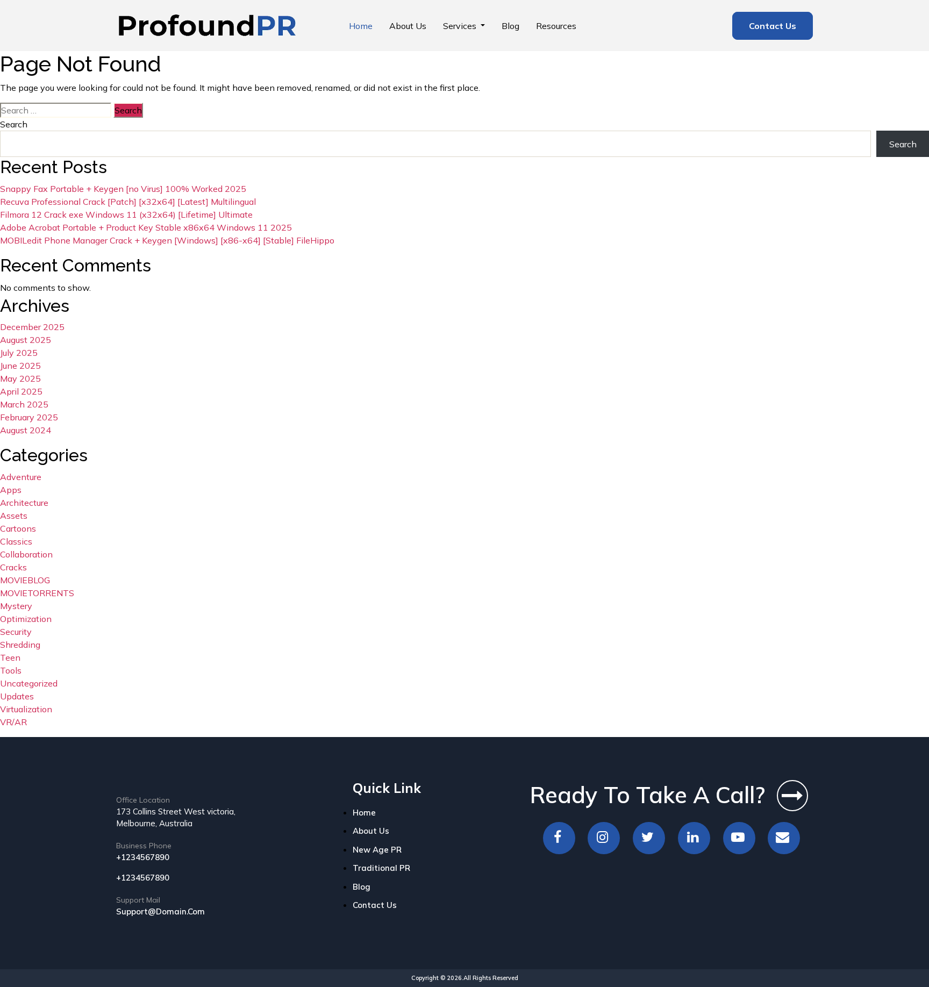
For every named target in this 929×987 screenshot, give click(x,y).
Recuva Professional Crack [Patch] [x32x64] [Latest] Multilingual (128, 201)
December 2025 (32, 326)
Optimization (26, 618)
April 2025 (21, 391)
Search (13, 124)
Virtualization (26, 709)
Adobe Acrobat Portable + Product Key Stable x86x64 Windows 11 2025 (146, 227)
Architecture (24, 502)
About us (407, 25)
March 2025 (24, 404)
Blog (510, 25)
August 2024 (25, 430)
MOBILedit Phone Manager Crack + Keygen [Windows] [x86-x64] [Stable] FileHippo (167, 240)
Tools (11, 670)
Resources (556, 25)
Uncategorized (29, 683)
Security (16, 631)
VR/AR (13, 722)
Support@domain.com (160, 911)
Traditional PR (381, 868)
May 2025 (20, 378)
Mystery (16, 605)
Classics (16, 541)
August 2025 (25, 339)
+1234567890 (142, 857)
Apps (11, 489)
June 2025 (20, 365)
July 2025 (19, 352)
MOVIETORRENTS (37, 593)
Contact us (772, 25)
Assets (13, 515)
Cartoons (18, 528)
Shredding (20, 644)
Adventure (20, 476)
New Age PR (377, 850)
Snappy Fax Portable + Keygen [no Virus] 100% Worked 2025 (123, 188)
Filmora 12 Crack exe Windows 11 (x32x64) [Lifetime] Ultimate (126, 214)
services (460, 25)
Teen (10, 657)
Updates (17, 696)
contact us (375, 905)
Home (361, 25)
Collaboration (26, 554)
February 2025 (29, 417)
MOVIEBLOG (25, 580)
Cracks (13, 567)
